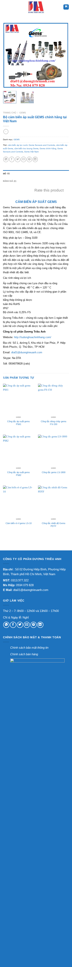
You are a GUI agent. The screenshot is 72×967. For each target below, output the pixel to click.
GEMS (22, 112)
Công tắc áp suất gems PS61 (18, 422)
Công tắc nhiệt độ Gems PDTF (53, 524)
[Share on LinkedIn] (35, 159)
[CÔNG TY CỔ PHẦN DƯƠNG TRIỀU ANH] (36, 7)
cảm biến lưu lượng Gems (26, 148)
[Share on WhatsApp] (6, 159)
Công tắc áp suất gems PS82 (18, 473)
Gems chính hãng (48, 148)
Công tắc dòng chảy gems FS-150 (53, 422)
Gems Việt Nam (31, 152)
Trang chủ (9, 112)
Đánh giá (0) (9, 181)
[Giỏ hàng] (66, 7)
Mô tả (6, 174)
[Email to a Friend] (23, 159)
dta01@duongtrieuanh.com (26, 352)
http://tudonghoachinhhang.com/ (32, 337)
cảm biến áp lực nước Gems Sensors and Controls (31, 145)
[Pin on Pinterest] (29, 159)
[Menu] (5, 7)
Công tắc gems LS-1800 (53, 472)
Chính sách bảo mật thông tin (29, 647)
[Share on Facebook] (12, 159)
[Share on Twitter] (17, 159)
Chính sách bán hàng (24, 654)
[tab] (36, 174)
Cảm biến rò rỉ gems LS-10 (19, 523)
